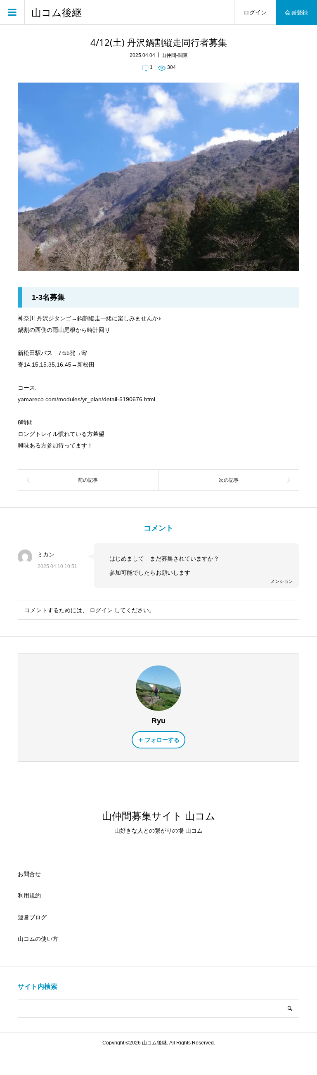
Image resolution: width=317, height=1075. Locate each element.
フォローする (162, 739)
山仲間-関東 (174, 55)
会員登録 (296, 12)
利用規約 (29, 895)
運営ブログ (32, 917)
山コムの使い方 (38, 938)
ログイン (255, 12)
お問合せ (29, 874)
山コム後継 (56, 13)
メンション (281, 581)
